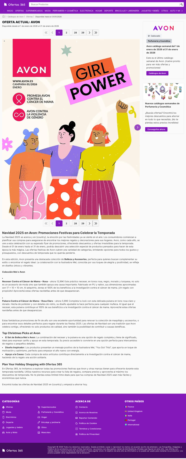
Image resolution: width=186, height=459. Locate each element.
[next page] (89, 33)
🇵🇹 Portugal (130, 420)
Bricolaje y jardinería (127, 11)
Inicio (10, 11)
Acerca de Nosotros (88, 412)
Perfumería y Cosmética (65, 11)
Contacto (83, 407)
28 (75, 32)
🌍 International (132, 425)
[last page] (96, 33)
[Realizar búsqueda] (181, 4)
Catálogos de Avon (16, 17)
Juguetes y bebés (150, 11)
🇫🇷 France (129, 407)
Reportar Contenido (88, 418)
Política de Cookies (88, 423)
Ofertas (19, 11)
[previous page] (52, 33)
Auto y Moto (177, 11)
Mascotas (45, 432)
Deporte (108, 11)
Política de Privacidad (89, 434)
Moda (48, 11)
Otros (164, 11)
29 (82, 32)
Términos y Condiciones (90, 429)
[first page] (46, 33)
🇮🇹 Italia (128, 416)
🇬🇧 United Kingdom (133, 411)
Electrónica (86, 11)
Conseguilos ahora (156, 129)
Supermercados (34, 11)
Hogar (98, 11)
